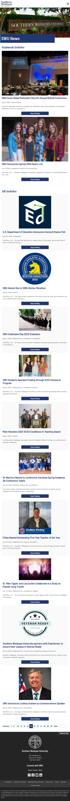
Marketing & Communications (35, 782)
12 (24, 726)
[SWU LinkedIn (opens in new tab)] (41, 775)
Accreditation (8, 782)
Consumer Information (20, 782)
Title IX (57, 782)
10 (18, 726)
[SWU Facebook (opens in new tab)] (33, 775)
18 (44, 726)
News (30, 770)
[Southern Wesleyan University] (35, 742)
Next (56, 726)
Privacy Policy (49, 782)
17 (41, 726)
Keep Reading (35, 113)
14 (31, 726)
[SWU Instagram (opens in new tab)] (29, 775)
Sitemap (63, 782)
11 (21, 726)
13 (28, 726)
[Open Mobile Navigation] (67, 3)
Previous (6, 726)
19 (48, 726)
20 (51, 726)
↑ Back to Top (63, 733)
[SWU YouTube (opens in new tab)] (37, 775)
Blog (40, 770)
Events (35, 770)
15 (34, 726)
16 (38, 726)
